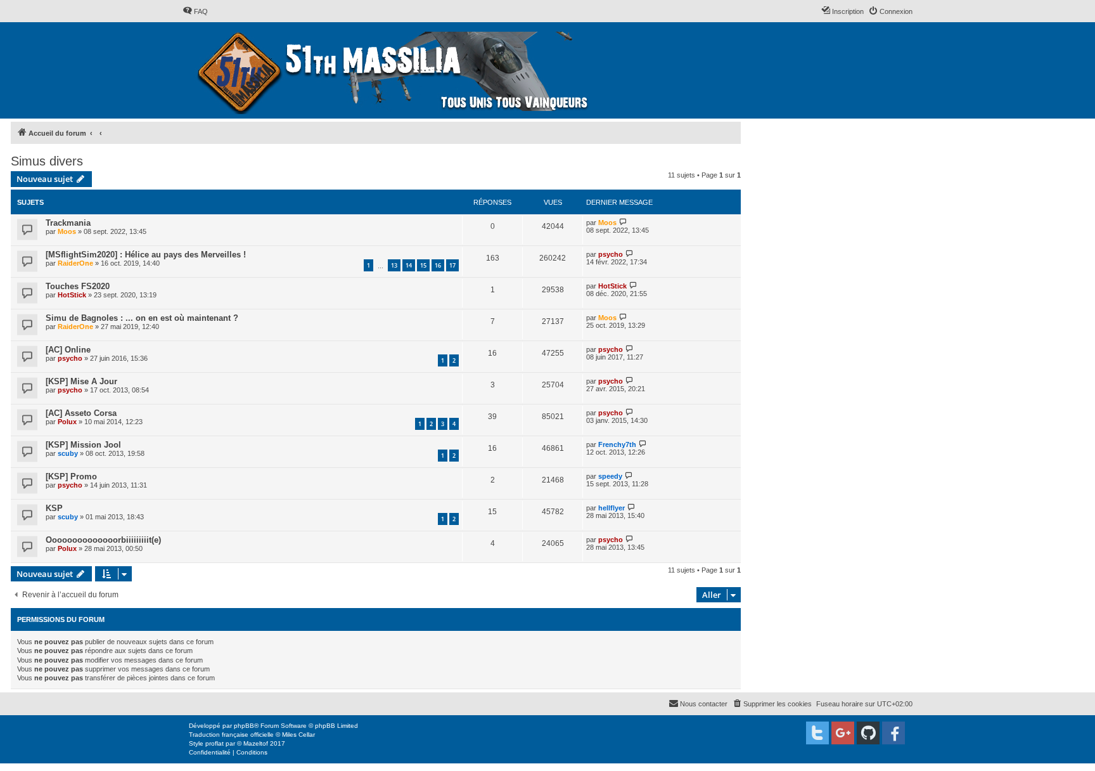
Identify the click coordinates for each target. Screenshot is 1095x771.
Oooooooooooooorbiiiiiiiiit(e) (103, 540)
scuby (68, 453)
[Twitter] (817, 733)
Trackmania (68, 223)
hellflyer (611, 508)
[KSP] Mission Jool (83, 445)
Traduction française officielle (231, 734)
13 (394, 265)
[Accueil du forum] (394, 70)
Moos (67, 231)
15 (423, 265)
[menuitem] (195, 11)
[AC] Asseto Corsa (81, 413)
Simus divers (47, 161)
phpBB (244, 725)
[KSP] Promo (71, 476)
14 (409, 265)
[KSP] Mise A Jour (81, 381)
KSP (54, 508)
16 (438, 265)
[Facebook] (893, 733)
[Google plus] (842, 733)
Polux (67, 421)
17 (452, 265)
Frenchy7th (617, 444)
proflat (214, 743)
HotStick (72, 295)
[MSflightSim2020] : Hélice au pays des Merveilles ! (146, 254)
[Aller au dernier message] (623, 222)
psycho (610, 254)
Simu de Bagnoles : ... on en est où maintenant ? (142, 318)
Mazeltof (255, 743)
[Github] (868, 733)
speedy (610, 476)
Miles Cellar (298, 734)
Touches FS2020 (78, 286)
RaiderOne (75, 263)
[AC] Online (68, 349)
